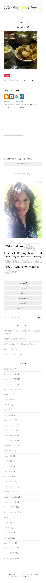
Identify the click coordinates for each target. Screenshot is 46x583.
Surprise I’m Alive (10, 349)
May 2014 (8, 471)
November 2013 (10, 502)
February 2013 (9, 548)
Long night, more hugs (13, 354)
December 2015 (10, 374)
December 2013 (10, 497)
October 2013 (9, 507)
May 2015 (8, 410)
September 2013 (11, 512)
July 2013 (7, 522)
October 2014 (9, 445)
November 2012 (10, 558)
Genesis (30, 576)
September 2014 (11, 451)
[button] (23, 17)
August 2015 (9, 394)
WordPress (20, 576)
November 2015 (10, 379)
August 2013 (9, 517)
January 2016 (9, 369)
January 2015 (9, 430)
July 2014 (7, 461)
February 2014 (9, 486)
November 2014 (10, 440)
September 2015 (11, 389)
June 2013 (8, 527)
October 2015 (9, 384)
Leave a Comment (28, 81)
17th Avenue (22, 574)
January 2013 (9, 553)
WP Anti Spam (27, 174)
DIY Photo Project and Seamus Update (20, 344)
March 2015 (8, 420)
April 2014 (8, 476)
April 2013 (8, 538)
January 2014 (9, 491)
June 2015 (8, 405)
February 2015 (9, 425)
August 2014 (9, 456)
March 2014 (8, 481)
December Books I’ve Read (15, 339)
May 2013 (8, 532)
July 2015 (7, 399)
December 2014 (10, 435)
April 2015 (8, 415)
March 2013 (8, 543)
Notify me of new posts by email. (19, 159)
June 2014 (8, 466)
